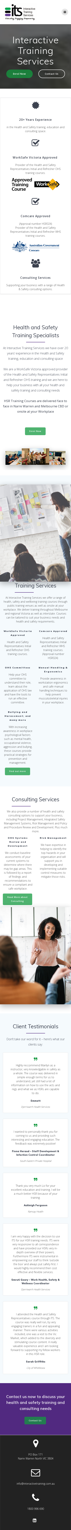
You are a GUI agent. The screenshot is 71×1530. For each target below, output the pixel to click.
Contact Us (52, 73)
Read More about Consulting (17, 899)
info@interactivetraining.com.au (36, 1483)
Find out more (17, 771)
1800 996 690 (35, 1509)
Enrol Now (19, 73)
